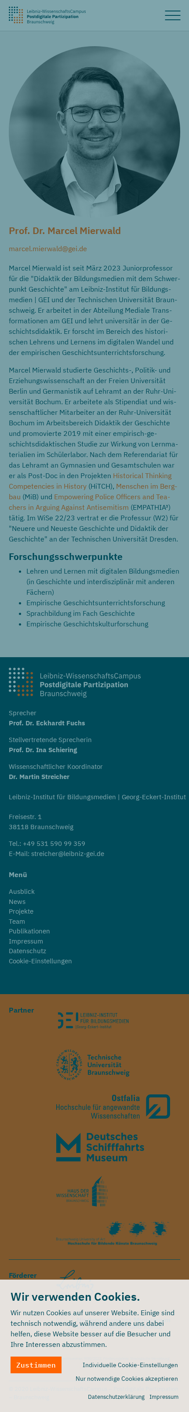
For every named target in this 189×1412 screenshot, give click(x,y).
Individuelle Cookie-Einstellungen (130, 1365)
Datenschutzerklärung (116, 1397)
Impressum (163, 1397)
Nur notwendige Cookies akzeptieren (127, 1379)
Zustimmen (36, 1365)
